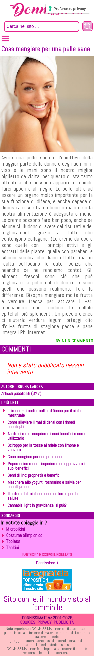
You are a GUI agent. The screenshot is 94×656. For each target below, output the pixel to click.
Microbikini (15, 529)
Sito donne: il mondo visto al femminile (47, 603)
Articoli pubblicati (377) (21, 393)
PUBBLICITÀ (64, 622)
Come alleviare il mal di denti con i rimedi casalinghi (41, 424)
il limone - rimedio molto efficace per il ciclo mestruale (44, 413)
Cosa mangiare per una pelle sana (35, 456)
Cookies (27, 622)
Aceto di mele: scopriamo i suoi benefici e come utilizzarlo (47, 436)
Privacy (44, 622)
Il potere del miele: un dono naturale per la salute (43, 496)
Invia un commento (73, 340)
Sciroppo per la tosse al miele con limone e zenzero (43, 447)
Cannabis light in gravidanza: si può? (37, 505)
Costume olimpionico (24, 535)
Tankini (12, 547)
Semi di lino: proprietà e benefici (34, 475)
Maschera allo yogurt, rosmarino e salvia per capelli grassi (44, 484)
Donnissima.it (47, 563)
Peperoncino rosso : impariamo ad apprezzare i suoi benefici (46, 466)
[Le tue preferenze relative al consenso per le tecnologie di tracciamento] (68, 8)
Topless (13, 541)
